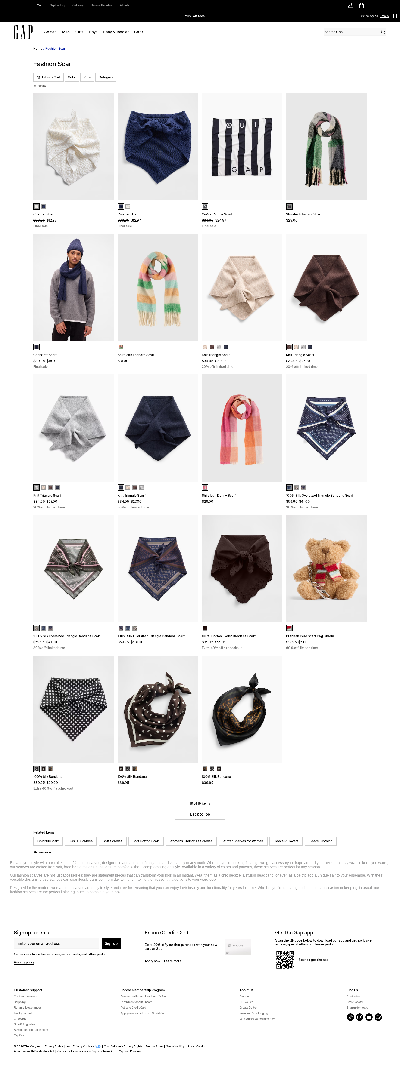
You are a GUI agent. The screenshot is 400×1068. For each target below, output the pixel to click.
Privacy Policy (54, 1046)
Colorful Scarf (48, 841)
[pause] (395, 16)
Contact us (353, 996)
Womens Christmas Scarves (191, 841)
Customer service (25, 996)
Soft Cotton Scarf (146, 841)
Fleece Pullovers (286, 841)
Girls (79, 32)
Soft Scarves (112, 841)
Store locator (355, 1002)
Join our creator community (257, 1018)
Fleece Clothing (321, 841)
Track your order (24, 1013)
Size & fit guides (24, 1024)
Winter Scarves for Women (243, 841)
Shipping (20, 1002)
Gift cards (20, 1018)
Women (50, 32)
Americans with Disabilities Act (34, 1051)
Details (384, 16)
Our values (246, 1002)
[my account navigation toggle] (350, 5)
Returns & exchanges (28, 1007)
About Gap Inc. (197, 1046)
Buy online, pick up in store (31, 1029)
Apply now (152, 961)
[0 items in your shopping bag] (361, 5)
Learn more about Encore (137, 1002)
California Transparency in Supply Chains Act (86, 1051)
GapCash (20, 1035)
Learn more (172, 961)
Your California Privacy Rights (123, 1046)
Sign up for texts (357, 1007)
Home (37, 48)
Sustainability (175, 1046)
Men (66, 32)
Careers (245, 996)
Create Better (248, 1007)
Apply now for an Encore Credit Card (143, 1013)
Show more (40, 852)
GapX (139, 32)
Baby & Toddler (115, 32)
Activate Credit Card (133, 1007)
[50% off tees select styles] (195, 16)
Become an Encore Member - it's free (144, 996)
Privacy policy (24, 962)
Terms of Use (154, 1046)
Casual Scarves (80, 841)
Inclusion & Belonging (254, 1013)
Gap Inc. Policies (130, 1051)
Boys (93, 32)
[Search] (383, 32)
